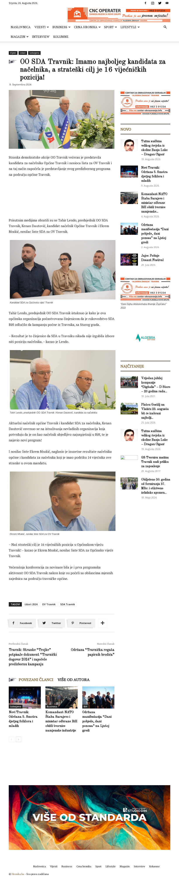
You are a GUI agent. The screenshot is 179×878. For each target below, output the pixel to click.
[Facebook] (145, 3)
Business (59, 27)
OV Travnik (48, 604)
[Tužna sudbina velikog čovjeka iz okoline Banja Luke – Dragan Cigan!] (129, 145)
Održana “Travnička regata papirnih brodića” (92, 652)
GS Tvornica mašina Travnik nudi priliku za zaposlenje (155, 462)
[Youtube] (167, 3)
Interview (40, 37)
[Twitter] (160, 3)
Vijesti (40, 27)
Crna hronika (85, 27)
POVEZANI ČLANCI (36, 679)
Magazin (18, 37)
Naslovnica (21, 27)
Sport (109, 27)
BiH (85, 706)
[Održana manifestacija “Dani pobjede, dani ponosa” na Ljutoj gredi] (98, 697)
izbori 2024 (31, 604)
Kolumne (61, 37)
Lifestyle (128, 27)
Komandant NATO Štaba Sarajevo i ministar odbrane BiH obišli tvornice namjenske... (154, 203)
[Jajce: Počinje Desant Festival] (129, 260)
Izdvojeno (34, 52)
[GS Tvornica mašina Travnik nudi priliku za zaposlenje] (129, 461)
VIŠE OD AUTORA (74, 679)
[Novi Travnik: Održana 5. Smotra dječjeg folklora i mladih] (25, 697)
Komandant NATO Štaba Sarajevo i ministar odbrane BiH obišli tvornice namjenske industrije (61, 721)
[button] (165, 27)
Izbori (23, 52)
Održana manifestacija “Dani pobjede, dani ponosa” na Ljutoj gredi (97, 721)
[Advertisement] (88, 193)
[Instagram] (152, 3)
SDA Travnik (67, 604)
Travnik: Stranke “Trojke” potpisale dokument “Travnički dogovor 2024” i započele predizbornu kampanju (33, 657)
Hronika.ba (18, 874)
